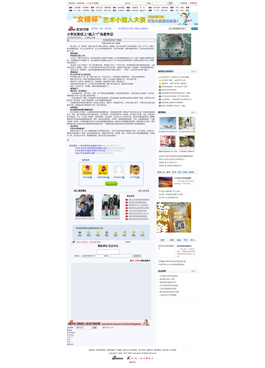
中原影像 (85, 10)
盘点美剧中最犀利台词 (173, 166)
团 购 (142, 8)
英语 (161, 166)
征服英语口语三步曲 (172, 191)
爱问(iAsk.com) (108, 327)
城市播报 (121, 8)
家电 (182, 8)
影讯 (182, 10)
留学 (168, 172)
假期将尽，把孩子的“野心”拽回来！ (175, 83)
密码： (149, 3)
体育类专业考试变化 (169, 90)
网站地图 (111, 350)
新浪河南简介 (101, 350)
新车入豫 (107, 10)
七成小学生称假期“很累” (85, 153)
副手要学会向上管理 (167, 279)
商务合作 (126, 350)
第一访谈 (77, 10)
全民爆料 (85, 8)
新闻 (71, 327)
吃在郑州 (156, 8)
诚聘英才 (150, 350)
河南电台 (184, 3)
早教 (161, 162)
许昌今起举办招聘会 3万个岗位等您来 (175, 96)
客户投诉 (142, 350)
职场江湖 (99, 8)
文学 (161, 198)
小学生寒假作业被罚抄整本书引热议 (90, 151)
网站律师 (157, 350)
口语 (161, 191)
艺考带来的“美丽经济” (187, 151)
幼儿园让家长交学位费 (187, 132)
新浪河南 (80, 3)
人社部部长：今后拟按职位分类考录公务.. (177, 99)
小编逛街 (135, 8)
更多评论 (113, 246)
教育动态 (108, 28)
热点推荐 (162, 271)
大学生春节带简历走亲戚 (169, 285)
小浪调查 (77, 8)
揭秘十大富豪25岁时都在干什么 (143, 28)
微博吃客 (165, 8)
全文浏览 (70, 335)
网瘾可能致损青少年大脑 (168, 151)
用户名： (128, 3)
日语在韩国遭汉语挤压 (168, 289)
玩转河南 (135, 10)
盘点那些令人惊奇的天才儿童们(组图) (175, 77)
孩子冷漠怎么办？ (171, 162)
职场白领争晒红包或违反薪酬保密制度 (179, 156)
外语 (161, 194)
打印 (68, 340)
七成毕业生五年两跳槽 (168, 295)
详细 (188, 184)
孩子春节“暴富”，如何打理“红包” (174, 80)
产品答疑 (173, 350)
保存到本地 (71, 333)
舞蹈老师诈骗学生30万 (168, 282)
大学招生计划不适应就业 (169, 276)
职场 (161, 156)
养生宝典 (164, 10)
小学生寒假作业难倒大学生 (90, 146)
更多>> (194, 71)
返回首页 (70, 344)
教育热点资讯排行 (166, 71)
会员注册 (165, 350)
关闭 (68, 342)
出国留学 (121, 10)
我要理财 (107, 8)
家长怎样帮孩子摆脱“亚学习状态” (118, 28)
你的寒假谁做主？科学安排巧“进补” (175, 87)
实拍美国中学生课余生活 (168, 132)
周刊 (177, 10)
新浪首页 (71, 3)
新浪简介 (92, 350)
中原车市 (99, 10)
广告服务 (118, 350)
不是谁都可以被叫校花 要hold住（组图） (176, 93)
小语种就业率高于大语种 (174, 194)
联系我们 (134, 350)
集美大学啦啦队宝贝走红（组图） (174, 106)
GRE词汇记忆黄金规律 (182, 178)
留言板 (69, 330)
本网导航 (193, 3)
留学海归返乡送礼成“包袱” (169, 292)
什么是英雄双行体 (171, 198)
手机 (177, 8)
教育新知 (162, 112)
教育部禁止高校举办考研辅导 (172, 103)
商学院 (191, 172)
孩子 (161, 159)
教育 (101, 28)
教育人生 (161, 172)
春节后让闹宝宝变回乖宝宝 (175, 159)
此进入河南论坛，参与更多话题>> (89, 242)
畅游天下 (143, 10)
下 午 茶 (156, 10)
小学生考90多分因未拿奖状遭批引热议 (91, 148)
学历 (174, 172)
